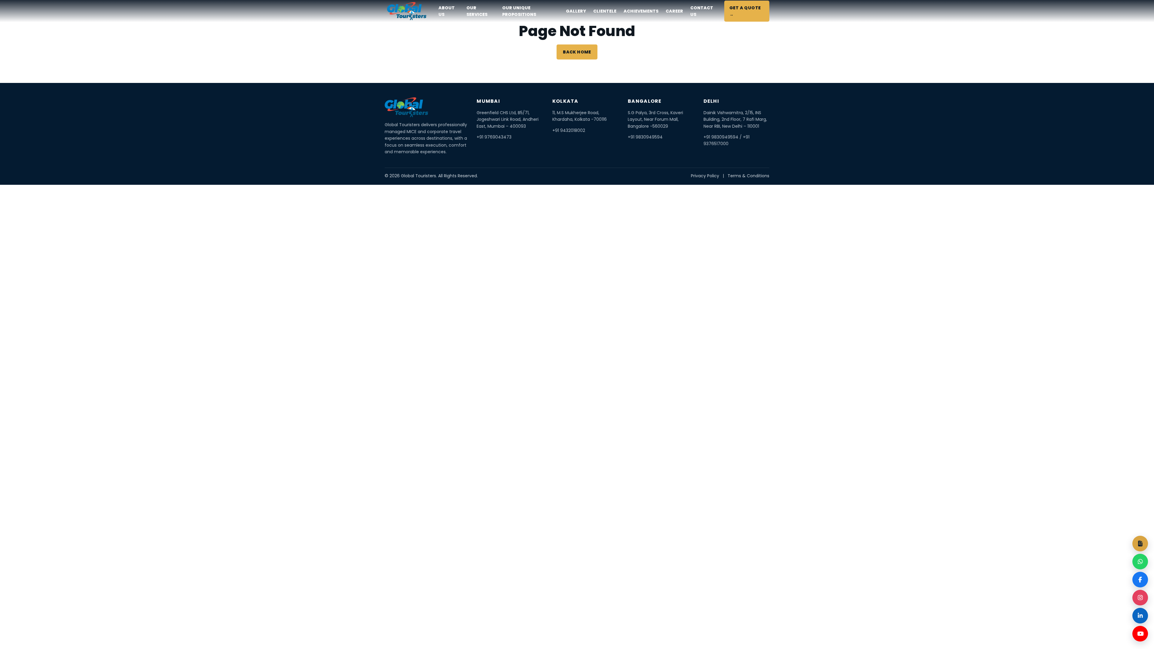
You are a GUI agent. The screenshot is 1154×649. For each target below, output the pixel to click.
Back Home (577, 52)
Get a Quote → (745, 11)
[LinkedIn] (1140, 615)
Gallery (576, 11)
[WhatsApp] (1140, 561)
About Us (446, 11)
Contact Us (701, 11)
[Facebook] (1140, 579)
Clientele (604, 11)
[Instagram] (1140, 597)
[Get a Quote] (1140, 543)
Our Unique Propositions (519, 11)
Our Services (476, 11)
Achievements (641, 11)
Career (674, 11)
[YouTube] (1140, 633)
